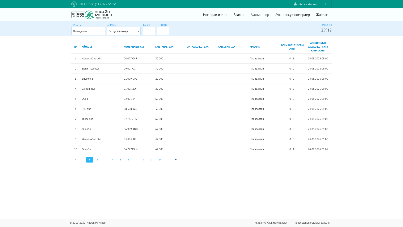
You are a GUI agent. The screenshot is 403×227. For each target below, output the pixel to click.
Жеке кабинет (308, 4)
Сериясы (162, 25)
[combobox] (88, 31)
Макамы (76, 25)
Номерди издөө (215, 14)
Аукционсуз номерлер (292, 14)
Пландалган (80, 31)
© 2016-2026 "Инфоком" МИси (88, 222)
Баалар (239, 14)
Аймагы (111, 25)
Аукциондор (260, 14)
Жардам (322, 14)
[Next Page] (176, 159)
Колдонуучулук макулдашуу (271, 222)
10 (160, 159)
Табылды (327, 25)
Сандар (147, 25)
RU (326, 4)
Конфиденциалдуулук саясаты (312, 222)
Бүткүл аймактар (118, 31)
